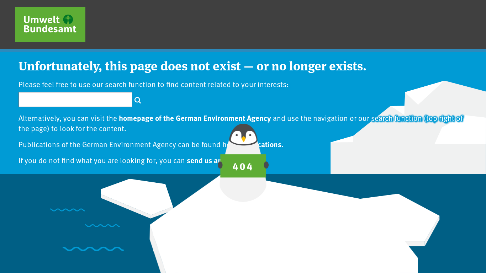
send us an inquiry (217, 160)
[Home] (50, 24)
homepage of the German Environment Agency (195, 117)
